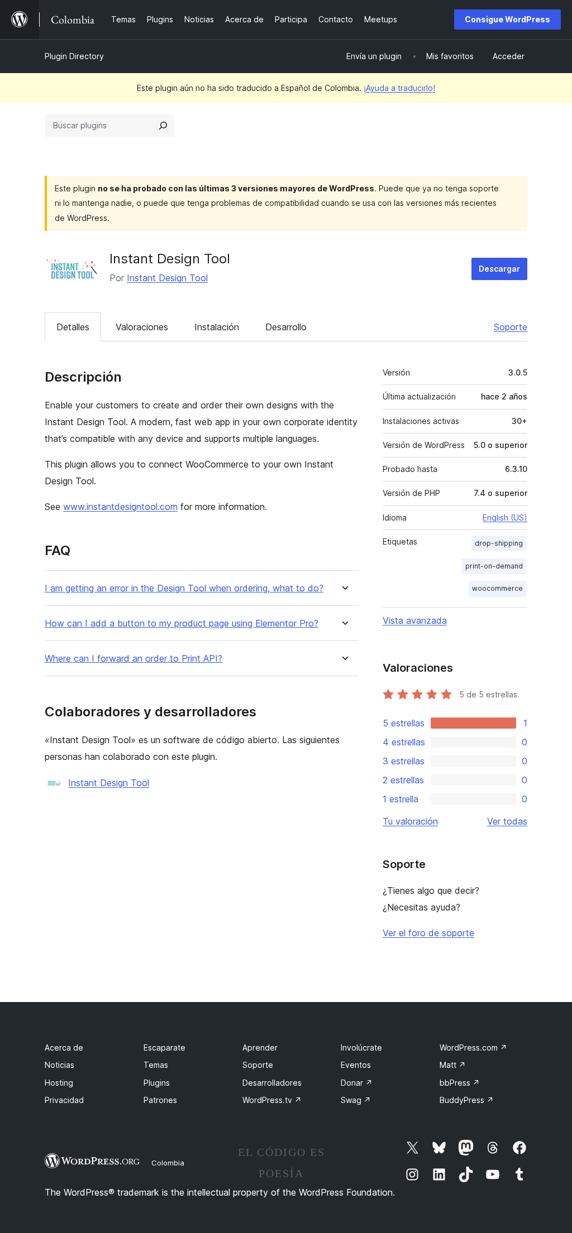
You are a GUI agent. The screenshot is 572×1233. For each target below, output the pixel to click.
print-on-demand (494, 566)
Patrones (160, 1100)
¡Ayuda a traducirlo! (399, 88)
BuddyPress (467, 1100)
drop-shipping (499, 543)
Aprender (260, 1047)
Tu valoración (410, 821)
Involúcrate (361, 1047)
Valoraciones (142, 327)
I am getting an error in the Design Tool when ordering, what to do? (184, 588)
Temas (156, 1065)
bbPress (460, 1082)
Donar (357, 1082)
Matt (453, 1065)
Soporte (510, 327)
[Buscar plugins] (163, 125)
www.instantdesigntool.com (120, 506)
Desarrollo (286, 327)
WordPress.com (473, 1047)
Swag (356, 1100)
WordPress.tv (272, 1100)
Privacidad (64, 1100)
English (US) (505, 517)
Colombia (167, 1162)
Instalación (216, 327)
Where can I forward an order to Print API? (133, 658)
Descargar (499, 268)
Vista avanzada (415, 620)
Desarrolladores (272, 1082)
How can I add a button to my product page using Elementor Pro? (181, 623)
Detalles (72, 327)
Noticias (59, 1065)
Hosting (59, 1082)
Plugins (157, 1082)
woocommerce (497, 588)
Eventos (356, 1065)
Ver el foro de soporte (428, 932)
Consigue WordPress (507, 19)
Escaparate (164, 1047)
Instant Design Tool (167, 277)
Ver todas (507, 821)
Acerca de (64, 1047)
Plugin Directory (74, 56)
